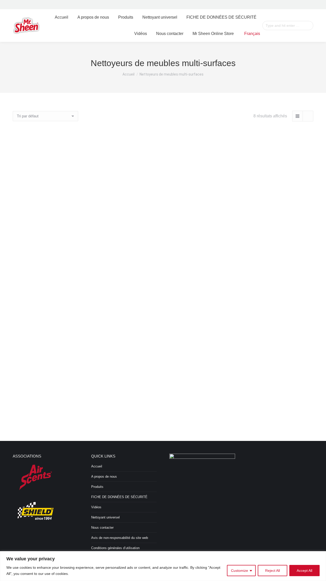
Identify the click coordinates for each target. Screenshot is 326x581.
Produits (97, 487)
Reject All (272, 570)
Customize (239, 570)
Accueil (96, 466)
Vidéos (96, 507)
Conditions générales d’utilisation (115, 548)
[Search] (308, 25)
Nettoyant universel (105, 517)
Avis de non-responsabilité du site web (119, 538)
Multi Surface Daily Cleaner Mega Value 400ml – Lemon (266, 313)
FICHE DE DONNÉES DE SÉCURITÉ (119, 497)
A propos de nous (104, 476)
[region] (163, 566)
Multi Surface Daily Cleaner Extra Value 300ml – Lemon (163, 212)
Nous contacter (102, 527)
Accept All (304, 570)
